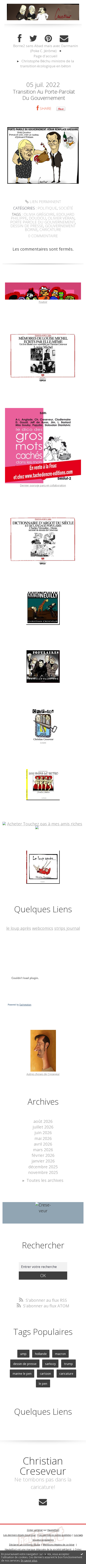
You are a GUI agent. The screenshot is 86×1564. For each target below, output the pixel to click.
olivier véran (61, 218)
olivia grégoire (39, 214)
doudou (37, 218)
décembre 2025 (43, 1167)
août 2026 (43, 1121)
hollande (41, 1354)
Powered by (19, 1005)
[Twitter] (33, 38)
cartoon (45, 1373)
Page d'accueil (45, 56)
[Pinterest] (48, 38)
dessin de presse (26, 225)
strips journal (67, 928)
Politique (47, 208)
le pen (43, 1383)
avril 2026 (43, 1144)
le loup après (18, 928)
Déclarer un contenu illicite (24, 1544)
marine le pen (22, 1373)
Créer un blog (35, 1529)
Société (66, 208)
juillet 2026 (43, 1127)
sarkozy (50, 1364)
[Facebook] (20, 38)
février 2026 (43, 1155)
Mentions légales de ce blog (58, 1544)
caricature (50, 229)
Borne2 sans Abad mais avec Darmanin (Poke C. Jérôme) (45, 48)
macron (60, 1354)
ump (23, 1354)
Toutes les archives (45, 1180)
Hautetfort (53, 1529)
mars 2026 (43, 1149)
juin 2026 (43, 1132)
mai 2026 (43, 1138)
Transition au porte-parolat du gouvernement (44, 94)
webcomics (42, 928)
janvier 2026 (43, 1161)
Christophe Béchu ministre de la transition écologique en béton (47, 63)
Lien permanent (45, 201)
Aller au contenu (18, 4)
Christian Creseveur (43, 1466)
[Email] (64, 38)
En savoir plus (29, 1560)
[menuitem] (45, 48)
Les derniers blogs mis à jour (19, 1534)
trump (68, 1364)
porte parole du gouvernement (42, 222)
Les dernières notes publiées (55, 1534)
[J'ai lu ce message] (81, 1554)
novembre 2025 (43, 1172)
